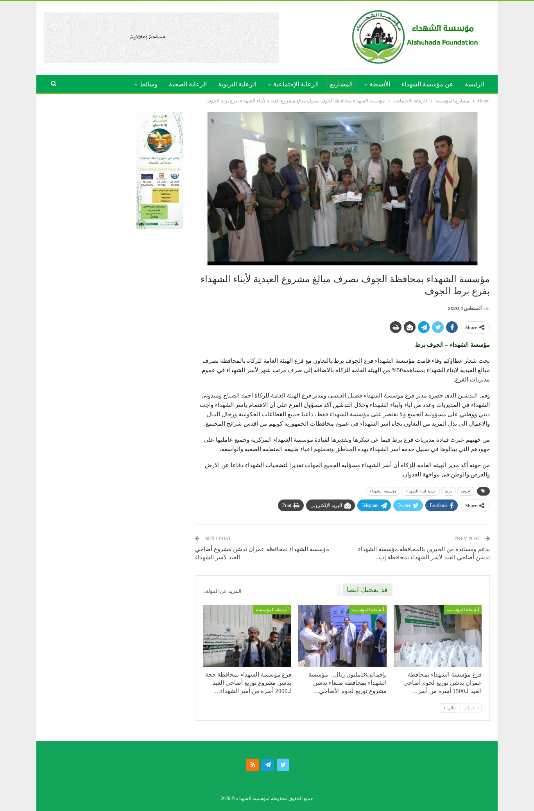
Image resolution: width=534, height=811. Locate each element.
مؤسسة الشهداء (383, 491)
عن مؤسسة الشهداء (427, 84)
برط (448, 491)
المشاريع (341, 84)
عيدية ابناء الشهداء (420, 491)
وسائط (149, 84)
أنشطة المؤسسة (462, 609)
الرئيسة (474, 84)
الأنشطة (379, 84)
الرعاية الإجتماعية (296, 84)
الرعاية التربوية (237, 84)
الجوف (466, 491)
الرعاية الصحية (188, 84)
